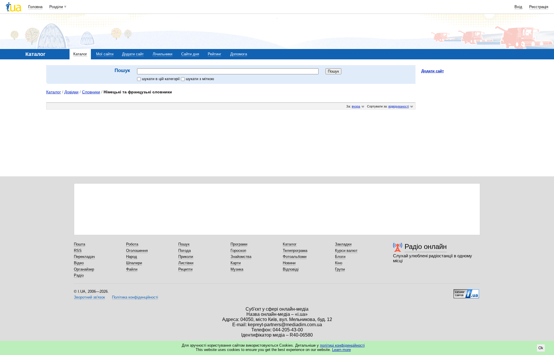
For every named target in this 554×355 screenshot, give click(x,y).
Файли (131, 269)
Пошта (79, 244)
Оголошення (137, 250)
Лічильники (162, 54)
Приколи (185, 256)
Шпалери (134, 263)
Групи (340, 269)
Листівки (185, 263)
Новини (289, 263)
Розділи (56, 7)
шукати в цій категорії (161, 79)
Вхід (518, 7)
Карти (236, 263)
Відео (79, 263)
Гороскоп (238, 250)
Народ (131, 256)
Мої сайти (104, 54)
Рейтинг (214, 54)
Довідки (71, 92)
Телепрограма (295, 250)
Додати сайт (133, 54)
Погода (184, 250)
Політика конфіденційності (135, 297)
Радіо (79, 275)
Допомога (238, 54)
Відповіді (291, 269)
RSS (78, 250)
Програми (239, 244)
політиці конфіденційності (342, 345)
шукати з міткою (200, 79)
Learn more (341, 350)
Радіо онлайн (426, 246)
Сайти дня (190, 54)
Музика (237, 269)
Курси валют (346, 250)
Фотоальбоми (294, 256)
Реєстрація (538, 7)
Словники (91, 92)
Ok (540, 348)
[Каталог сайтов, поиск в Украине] (466, 291)
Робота (132, 244)
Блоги (340, 256)
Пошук (184, 244)
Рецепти (185, 269)
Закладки (343, 244)
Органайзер (84, 269)
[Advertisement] (464, 113)
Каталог (80, 54)
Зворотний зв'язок (89, 297)
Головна (35, 7)
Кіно (338, 263)
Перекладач (84, 256)
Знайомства (241, 256)
